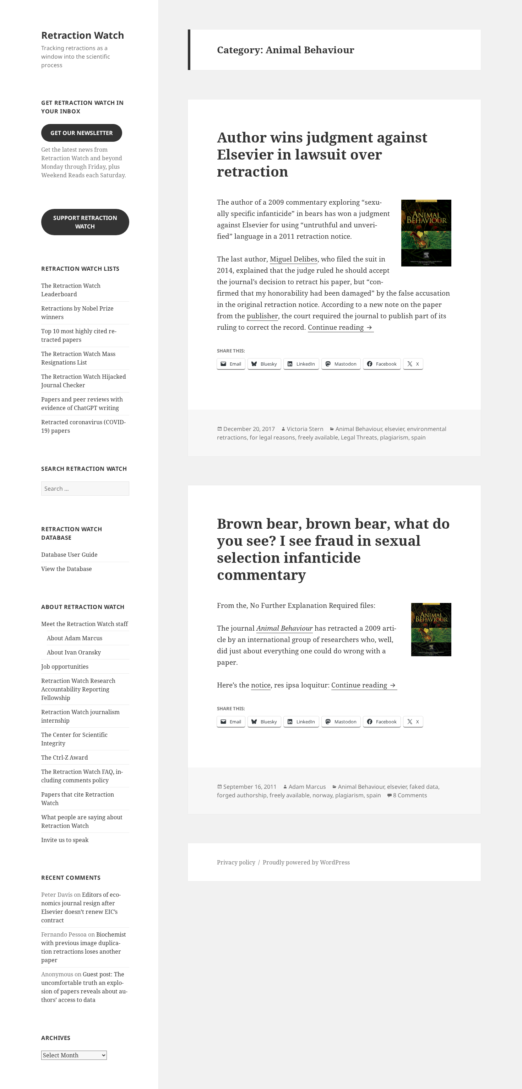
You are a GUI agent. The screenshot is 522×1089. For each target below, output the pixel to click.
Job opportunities (64, 666)
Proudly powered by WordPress (306, 862)
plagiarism (394, 437)
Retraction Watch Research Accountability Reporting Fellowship (78, 689)
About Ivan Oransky (74, 652)
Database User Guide (69, 555)
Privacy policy (236, 862)
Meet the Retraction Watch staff (84, 624)
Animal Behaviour (359, 429)
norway (322, 795)
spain (418, 437)
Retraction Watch (82, 35)
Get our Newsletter (81, 133)
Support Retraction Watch (85, 222)
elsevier (394, 429)
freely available (318, 437)
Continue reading (341, 327)
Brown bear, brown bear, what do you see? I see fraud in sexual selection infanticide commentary (333, 549)
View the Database (66, 569)
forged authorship (242, 795)
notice (261, 685)
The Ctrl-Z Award (64, 757)
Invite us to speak (64, 840)
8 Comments (410, 795)
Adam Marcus (307, 787)
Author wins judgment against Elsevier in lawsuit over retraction (322, 154)
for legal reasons (272, 437)
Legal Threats (359, 437)
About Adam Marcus (74, 638)
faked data (423, 787)
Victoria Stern (305, 429)
